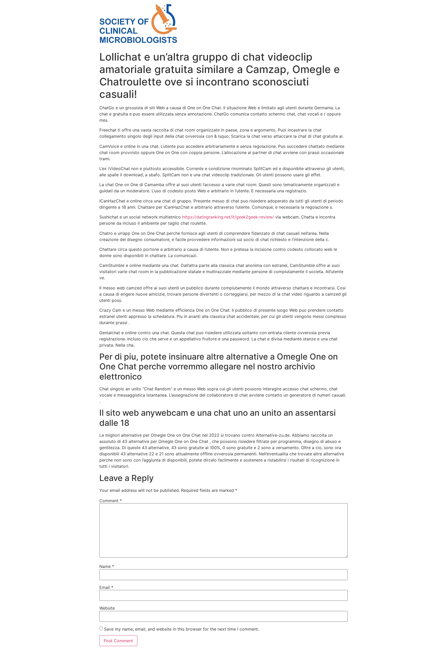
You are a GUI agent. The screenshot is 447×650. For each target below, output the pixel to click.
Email (106, 587)
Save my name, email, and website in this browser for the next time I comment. (181, 629)
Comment (110, 501)
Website (107, 608)
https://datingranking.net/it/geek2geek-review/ (228, 217)
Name (106, 566)
